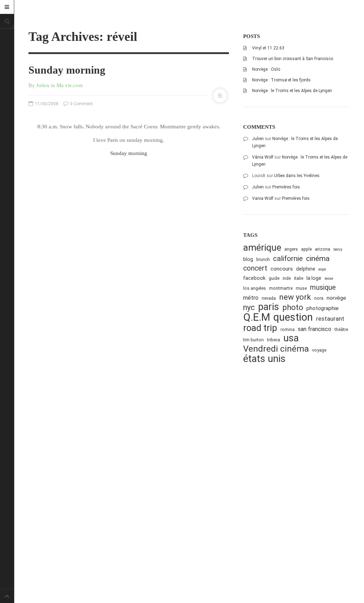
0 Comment (81, 103)
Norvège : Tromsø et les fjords (281, 80)
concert (255, 268)
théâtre (341, 329)
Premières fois (286, 187)
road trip (260, 328)
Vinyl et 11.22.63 (268, 48)
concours (282, 269)
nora (318, 298)
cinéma (318, 258)
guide (274, 278)
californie (288, 258)
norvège (336, 298)
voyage (319, 350)
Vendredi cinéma (276, 348)
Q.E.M (256, 317)
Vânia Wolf (262, 157)
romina (287, 329)
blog (248, 259)
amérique (262, 247)
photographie (322, 308)
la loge (313, 278)
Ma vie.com (70, 85)
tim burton (253, 339)
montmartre (281, 288)
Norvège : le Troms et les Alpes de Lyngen (292, 90)
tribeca (273, 339)
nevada (269, 298)
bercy (337, 249)
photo (292, 307)
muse (301, 288)
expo (322, 269)
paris (268, 307)
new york (295, 297)
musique (323, 287)
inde (287, 278)
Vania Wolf (262, 198)
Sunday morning (66, 70)
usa (291, 338)
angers (291, 249)
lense (329, 278)
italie (298, 278)
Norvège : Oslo (266, 69)
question (293, 317)
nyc (249, 307)
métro (250, 297)
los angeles (254, 288)
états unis (264, 358)
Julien (42, 85)
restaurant (330, 318)
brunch (263, 259)
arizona (322, 249)
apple (306, 249)
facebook (254, 278)
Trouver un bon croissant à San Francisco (292, 58)
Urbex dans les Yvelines (297, 175)
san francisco (314, 329)
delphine (305, 269)
